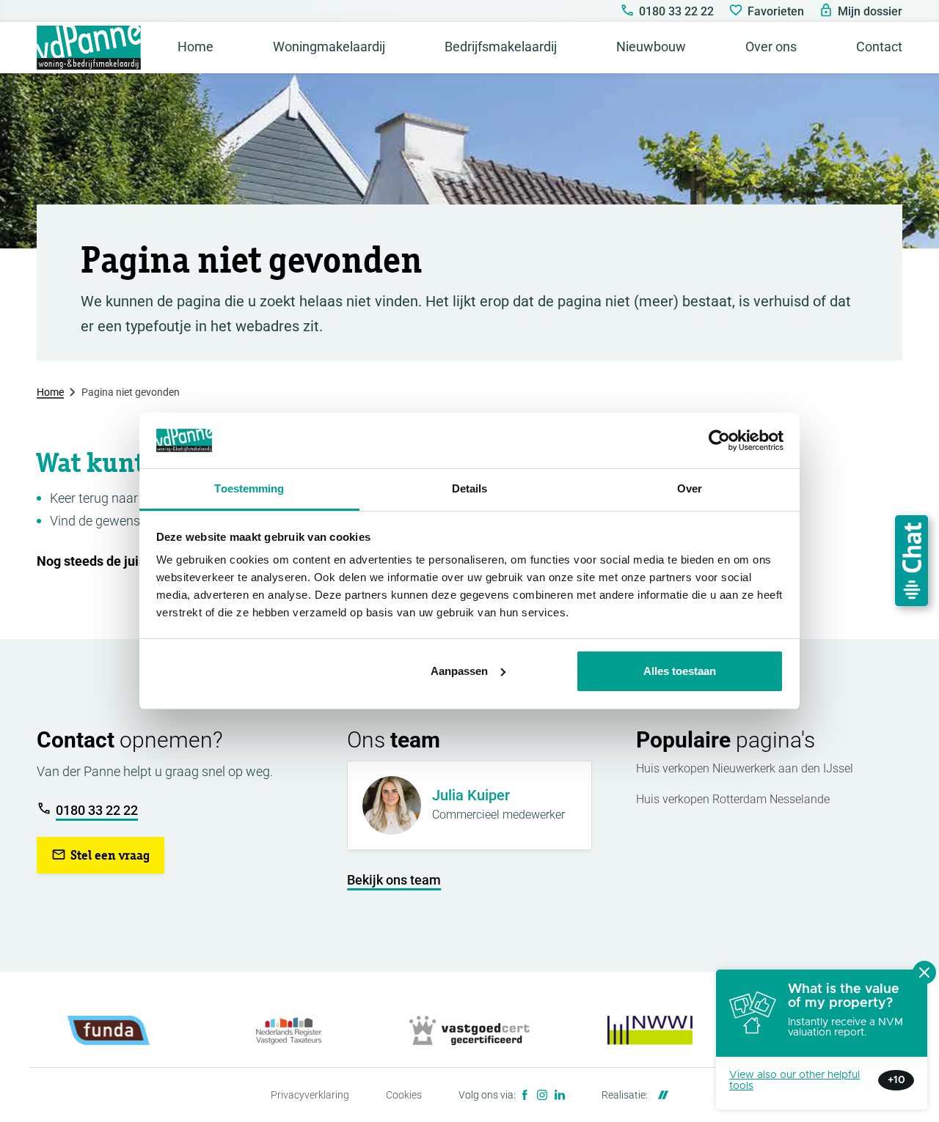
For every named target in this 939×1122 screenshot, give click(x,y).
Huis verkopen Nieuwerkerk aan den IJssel (744, 768)
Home (50, 392)
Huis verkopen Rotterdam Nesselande (733, 799)
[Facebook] (524, 1095)
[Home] (89, 48)
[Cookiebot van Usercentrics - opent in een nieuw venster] (719, 440)
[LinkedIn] (560, 1095)
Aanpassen (459, 671)
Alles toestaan (679, 671)
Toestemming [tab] (249, 488)
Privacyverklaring (310, 1095)
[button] (100, 855)
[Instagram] (542, 1095)
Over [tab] (689, 488)
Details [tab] (470, 488)
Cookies (404, 1095)
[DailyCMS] (659, 1095)
